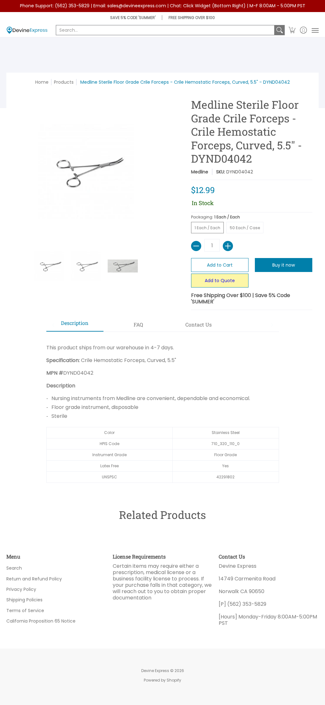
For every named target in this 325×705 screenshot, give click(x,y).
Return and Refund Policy (34, 579)
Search (14, 568)
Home (42, 82)
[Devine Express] (27, 30)
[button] (292, 30)
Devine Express (155, 670)
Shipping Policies (24, 600)
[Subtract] (196, 246)
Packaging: (215, 217)
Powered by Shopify (162, 680)
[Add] (228, 246)
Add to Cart (220, 265)
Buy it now (283, 265)
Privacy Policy (21, 589)
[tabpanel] (162, 410)
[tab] (74, 325)
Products (64, 82)
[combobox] (165, 30)
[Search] (280, 30)
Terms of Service (25, 610)
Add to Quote (220, 280)
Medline (199, 172)
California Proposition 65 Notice (41, 621)
